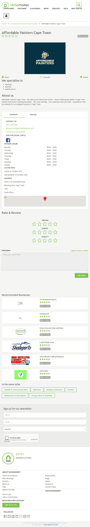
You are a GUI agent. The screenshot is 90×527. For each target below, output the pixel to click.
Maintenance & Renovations (15, 395)
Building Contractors (54, 390)
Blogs (47, 478)
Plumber (71, 390)
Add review (81, 275)
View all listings (8, 478)
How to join (6, 494)
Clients (47, 481)
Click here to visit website (15, 132)
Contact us (49, 484)
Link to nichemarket (9, 497)
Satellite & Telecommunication (16, 390)
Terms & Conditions (10, 475)
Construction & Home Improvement (24, 24)
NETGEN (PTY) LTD (51, 525)
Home (4, 24)
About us (5, 484)
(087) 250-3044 (11, 125)
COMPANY (13, 114)
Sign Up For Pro (11, 505)
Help (4, 487)
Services (5, 481)
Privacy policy (50, 475)
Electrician (37, 390)
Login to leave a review (79, 250)
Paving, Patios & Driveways (42, 395)
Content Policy (50, 487)
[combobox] (45, 429)
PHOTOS (33, 114)
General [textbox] (7, 429)
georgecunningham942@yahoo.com (20, 128)
